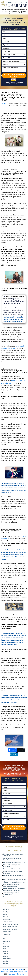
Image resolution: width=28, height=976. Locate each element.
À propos (5, 969)
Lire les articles (14, 850)
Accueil (4, 103)
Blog (11, 969)
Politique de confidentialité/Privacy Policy (14, 972)
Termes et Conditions (14, 83)
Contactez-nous (19, 969)
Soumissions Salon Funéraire (16, 974)
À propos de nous (14, 847)
